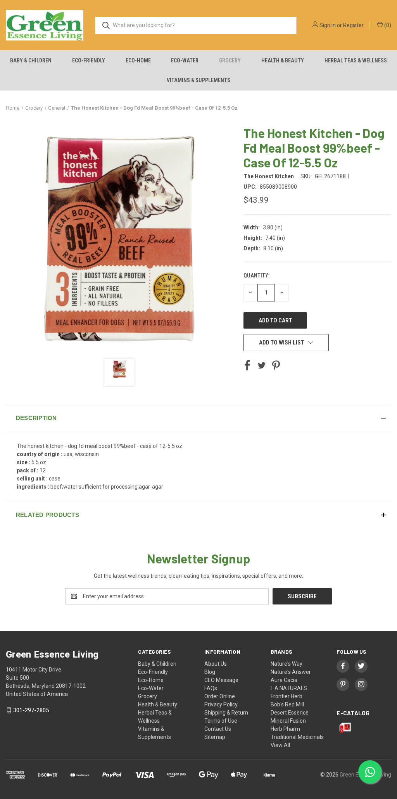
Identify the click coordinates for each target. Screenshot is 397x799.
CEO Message (221, 680)
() (387, 25)
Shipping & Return (226, 712)
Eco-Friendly (88, 60)
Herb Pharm (285, 729)
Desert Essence (290, 712)
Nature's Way (286, 664)
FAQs (210, 688)
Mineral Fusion (288, 721)
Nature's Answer (291, 672)
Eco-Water (184, 60)
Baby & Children (31, 60)
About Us (215, 664)
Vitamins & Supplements (198, 80)
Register (353, 25)
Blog (209, 672)
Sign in (327, 25)
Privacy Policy (221, 704)
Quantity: (256, 275)
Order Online (219, 696)
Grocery (230, 60)
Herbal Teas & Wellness (356, 60)
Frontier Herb (286, 696)
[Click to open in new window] (119, 372)
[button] (198, 418)
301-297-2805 (31, 710)
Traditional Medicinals (297, 737)
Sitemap (214, 737)
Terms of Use (220, 721)
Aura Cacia (284, 680)
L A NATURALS (289, 688)
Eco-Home (138, 60)
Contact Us (217, 729)
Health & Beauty (282, 60)
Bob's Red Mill (287, 704)
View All (280, 745)
